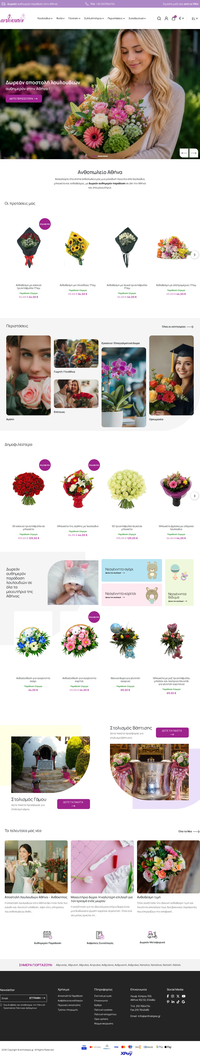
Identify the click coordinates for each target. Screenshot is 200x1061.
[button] (10, 220)
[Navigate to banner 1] (132, 570)
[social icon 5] (168, 1002)
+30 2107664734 (105, 4)
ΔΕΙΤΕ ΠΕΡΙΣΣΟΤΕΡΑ (22, 98)
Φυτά (59, 18)
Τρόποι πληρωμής (68, 1009)
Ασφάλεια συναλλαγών (70, 1000)
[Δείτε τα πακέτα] (50, 761)
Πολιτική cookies (103, 1009)
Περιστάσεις (115, 18)
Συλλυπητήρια (93, 18)
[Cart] (173, 18)
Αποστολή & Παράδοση (70, 995)
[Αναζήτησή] (159, 18)
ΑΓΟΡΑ (26, 303)
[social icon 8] (183, 1002)
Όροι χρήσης (101, 1019)
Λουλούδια (44, 18)
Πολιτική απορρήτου (105, 1014)
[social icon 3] (178, 996)
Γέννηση (73, 18)
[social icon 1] (168, 996)
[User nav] (166, 18)
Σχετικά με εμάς (103, 995)
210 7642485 (142, 1010)
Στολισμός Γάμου (28, 799)
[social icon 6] (173, 1002)
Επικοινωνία (101, 1000)
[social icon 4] (183, 996)
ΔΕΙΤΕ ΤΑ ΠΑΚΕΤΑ (73, 802)
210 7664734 (143, 1006)
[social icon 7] (178, 1002)
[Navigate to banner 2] (132, 595)
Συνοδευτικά (136, 18)
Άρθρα (98, 1005)
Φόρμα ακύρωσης (103, 1023)
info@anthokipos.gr (149, 1016)
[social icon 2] (172, 996)
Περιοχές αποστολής (69, 1005)
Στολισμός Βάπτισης (131, 728)
